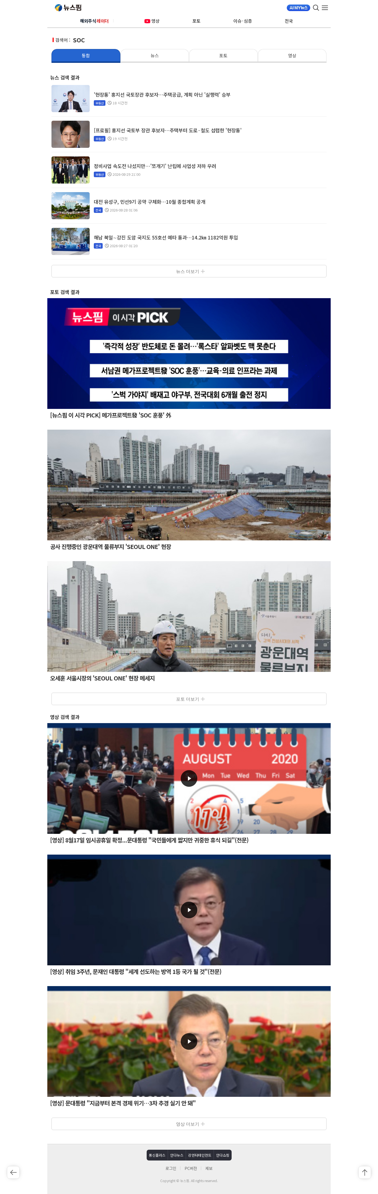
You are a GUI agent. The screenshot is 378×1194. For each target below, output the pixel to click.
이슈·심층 (242, 20)
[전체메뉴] (326, 8)
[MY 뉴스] (298, 8)
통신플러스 (157, 1155)
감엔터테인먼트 (199, 1155)
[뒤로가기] (13, 1172)
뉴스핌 (68, 7)
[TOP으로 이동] (364, 1172)
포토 (196, 20)
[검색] (316, 8)
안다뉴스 (176, 1155)
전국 (289, 20)
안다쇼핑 (222, 1155)
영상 (155, 20)
